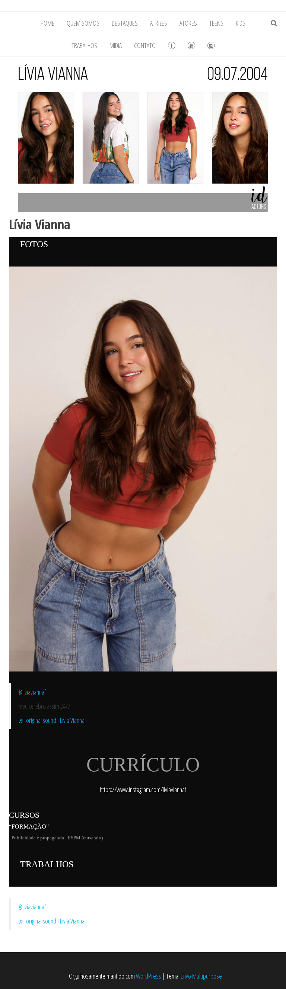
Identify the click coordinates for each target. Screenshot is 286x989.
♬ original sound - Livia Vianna (51, 720)
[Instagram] (211, 45)
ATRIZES (158, 23)
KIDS (240, 23)
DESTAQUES (125, 23)
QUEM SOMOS (83, 23)
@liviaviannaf (32, 691)
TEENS (216, 23)
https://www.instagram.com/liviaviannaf (143, 789)
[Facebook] (171, 45)
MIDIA (115, 45)
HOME (47, 23)
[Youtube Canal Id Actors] (191, 45)
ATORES (188, 23)
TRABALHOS (84, 45)
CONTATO (145, 45)
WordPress (148, 976)
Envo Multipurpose (201, 976)
